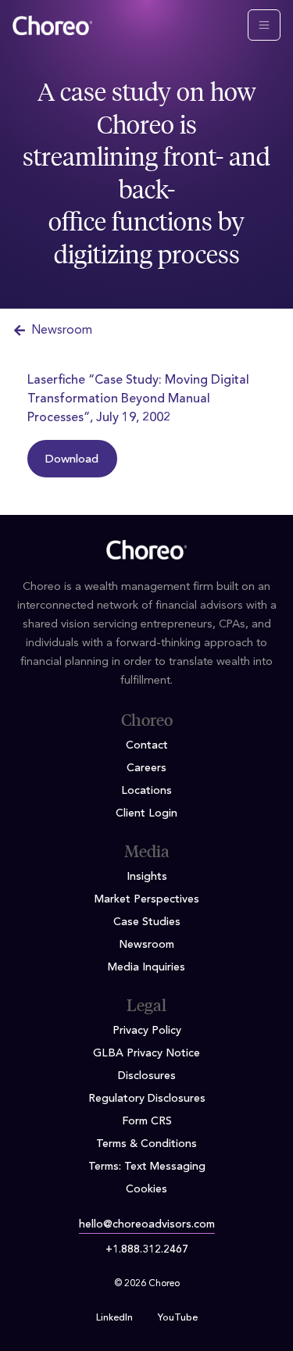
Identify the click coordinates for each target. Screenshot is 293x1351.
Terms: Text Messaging (146, 1166)
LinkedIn (114, 1318)
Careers (146, 768)
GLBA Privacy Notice (146, 1053)
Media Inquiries (146, 967)
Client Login (146, 813)
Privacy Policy (147, 1030)
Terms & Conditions (146, 1143)
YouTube (178, 1318)
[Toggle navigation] (264, 25)
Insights (147, 876)
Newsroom (61, 330)
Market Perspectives (147, 899)
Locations (146, 790)
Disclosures (147, 1075)
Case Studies (146, 922)
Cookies (146, 1189)
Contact (147, 745)
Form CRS (147, 1121)
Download (71, 460)
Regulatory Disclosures (146, 1098)
